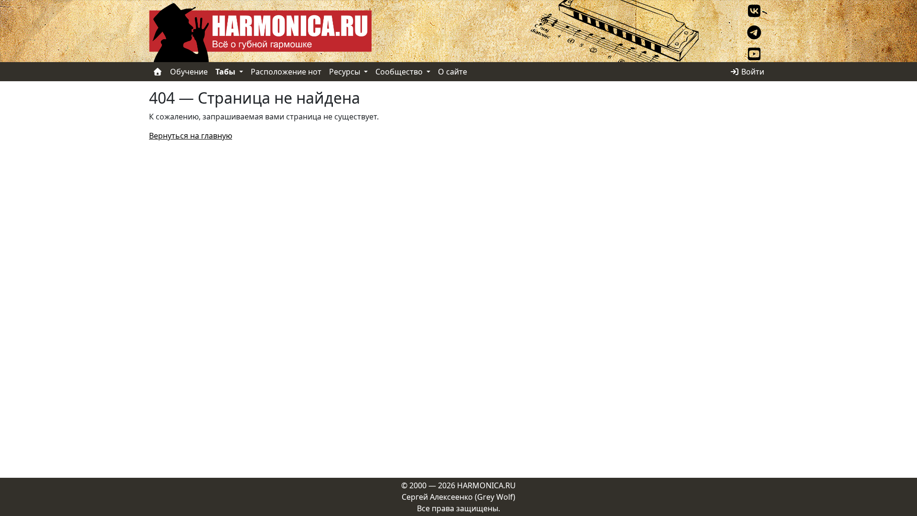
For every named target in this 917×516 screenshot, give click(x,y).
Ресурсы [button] (345, 71)
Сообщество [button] (400, 71)
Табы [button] (226, 71)
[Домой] (157, 71)
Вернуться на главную (190, 135)
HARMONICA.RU (486, 485)
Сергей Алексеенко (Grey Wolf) (458, 497)
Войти (751, 71)
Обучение (189, 71)
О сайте (452, 71)
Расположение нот (286, 71)
